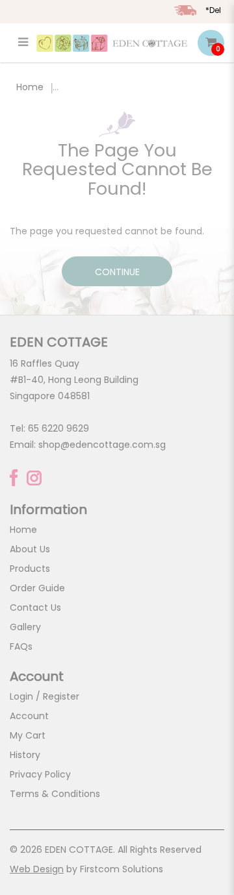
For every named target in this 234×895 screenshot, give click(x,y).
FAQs (21, 646)
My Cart (28, 735)
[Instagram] (34, 478)
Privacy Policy (40, 774)
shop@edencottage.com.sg (102, 444)
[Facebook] (14, 477)
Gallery (25, 626)
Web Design (37, 869)
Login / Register (44, 696)
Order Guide (37, 588)
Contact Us (35, 607)
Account (29, 715)
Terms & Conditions (55, 793)
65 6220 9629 (58, 428)
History (25, 754)
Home (30, 86)
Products (30, 568)
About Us (30, 549)
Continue (117, 271)
